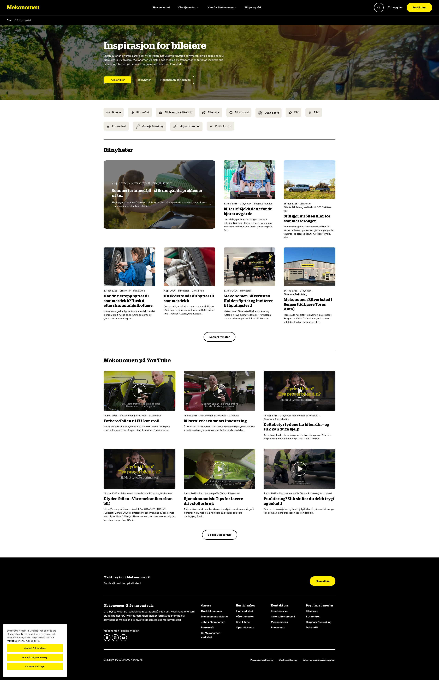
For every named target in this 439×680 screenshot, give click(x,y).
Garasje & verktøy (152, 126)
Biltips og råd (253, 7)
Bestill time (419, 7)
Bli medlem (323, 581)
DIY (296, 112)
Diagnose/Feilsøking (318, 622)
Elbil (316, 112)
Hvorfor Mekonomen (220, 7)
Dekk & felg (272, 112)
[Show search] (379, 7)
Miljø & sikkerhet (190, 126)
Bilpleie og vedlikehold (178, 112)
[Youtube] (123, 637)
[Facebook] (107, 637)
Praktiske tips (223, 126)
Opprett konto (245, 627)
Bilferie (116, 112)
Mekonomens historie (214, 616)
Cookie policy (33, 641)
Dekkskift (312, 627)
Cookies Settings (34, 666)
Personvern (278, 627)
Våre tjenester (187, 7)
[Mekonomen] (23, 7)
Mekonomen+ (279, 622)
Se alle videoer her (219, 534)
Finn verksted (161, 7)
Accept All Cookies (35, 648)
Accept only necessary (35, 657)
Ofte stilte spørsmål (283, 616)
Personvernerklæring (261, 660)
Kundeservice (279, 611)
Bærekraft (207, 627)
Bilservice (214, 112)
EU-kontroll (119, 126)
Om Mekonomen (211, 611)
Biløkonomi (242, 112)
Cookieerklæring (288, 660)
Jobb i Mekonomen (213, 622)
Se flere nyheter (219, 336)
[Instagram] (115, 637)
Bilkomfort (142, 112)
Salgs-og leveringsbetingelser (319, 660)
